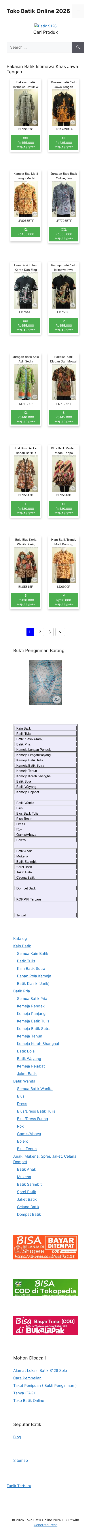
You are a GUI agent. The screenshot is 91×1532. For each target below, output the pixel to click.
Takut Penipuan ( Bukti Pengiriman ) (45, 1385)
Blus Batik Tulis (27, 813)
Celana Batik (25, 877)
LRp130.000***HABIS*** (26, 508)
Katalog (20, 938)
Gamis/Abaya (26, 834)
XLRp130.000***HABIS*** (64, 508)
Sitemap (20, 1460)
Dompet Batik (26, 888)
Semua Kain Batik (32, 953)
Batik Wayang (26, 787)
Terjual (21, 915)
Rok (19, 829)
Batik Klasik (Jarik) (30, 739)
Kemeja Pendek (31, 1006)
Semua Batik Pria (32, 998)
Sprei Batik (24, 867)
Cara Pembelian (27, 1378)
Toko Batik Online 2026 (38, 11)
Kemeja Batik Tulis (29, 760)
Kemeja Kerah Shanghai (33, 776)
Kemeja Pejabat (27, 792)
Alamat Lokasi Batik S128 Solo (40, 1370)
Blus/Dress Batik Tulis (36, 1111)
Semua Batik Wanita (35, 1088)
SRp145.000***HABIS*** (64, 417)
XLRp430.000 (25, 232)
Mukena (22, 856)
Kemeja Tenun (26, 771)
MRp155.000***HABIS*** (64, 325)
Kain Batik (23, 728)
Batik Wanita (25, 803)
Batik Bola (23, 781)
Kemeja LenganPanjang (33, 755)
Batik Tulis (23, 734)
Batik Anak (24, 851)
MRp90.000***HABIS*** (64, 600)
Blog (17, 1437)
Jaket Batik (24, 872)
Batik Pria (23, 744)
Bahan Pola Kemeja (34, 976)
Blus (19, 808)
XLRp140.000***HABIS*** (26, 417)
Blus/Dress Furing (32, 1119)
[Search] (78, 47)
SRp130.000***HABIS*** (26, 600)
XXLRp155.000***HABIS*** (26, 142)
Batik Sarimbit (26, 861)
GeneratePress (45, 1525)
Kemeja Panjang (31, 1013)
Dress (20, 824)
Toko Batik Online (28, 1400)
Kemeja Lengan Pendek (33, 749)
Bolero (21, 840)
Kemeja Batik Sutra (30, 765)
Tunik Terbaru (19, 1486)
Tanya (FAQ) (24, 1393)
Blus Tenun (24, 819)
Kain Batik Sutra (31, 968)
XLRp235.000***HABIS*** (64, 142)
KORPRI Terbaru (28, 899)
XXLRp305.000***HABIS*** (64, 234)
